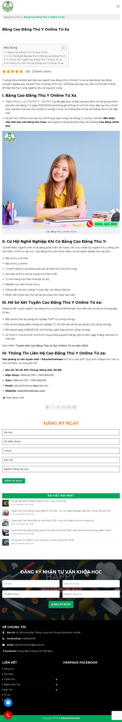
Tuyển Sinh (9, 679)
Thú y (19, 17)
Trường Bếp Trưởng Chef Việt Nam (29, 651)
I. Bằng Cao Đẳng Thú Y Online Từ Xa (26, 52)
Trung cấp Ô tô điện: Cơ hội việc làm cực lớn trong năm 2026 (42, 540)
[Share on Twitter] (58, 407)
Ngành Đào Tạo (12, 684)
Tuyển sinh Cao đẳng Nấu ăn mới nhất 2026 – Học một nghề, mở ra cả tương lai (52, 520)
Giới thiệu (8, 674)
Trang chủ (9, 17)
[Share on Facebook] (52, 407)
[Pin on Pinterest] (69, 407)
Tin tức (7, 695)
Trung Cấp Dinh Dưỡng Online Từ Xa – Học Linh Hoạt (38, 501)
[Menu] (118, 6)
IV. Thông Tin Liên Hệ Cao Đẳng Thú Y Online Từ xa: (35, 63)
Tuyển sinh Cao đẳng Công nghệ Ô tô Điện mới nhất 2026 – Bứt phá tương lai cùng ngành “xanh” (61, 530)
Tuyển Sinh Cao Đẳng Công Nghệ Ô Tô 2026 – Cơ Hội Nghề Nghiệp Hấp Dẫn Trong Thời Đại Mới (61, 511)
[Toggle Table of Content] (62, 48)
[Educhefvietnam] (14, 6)
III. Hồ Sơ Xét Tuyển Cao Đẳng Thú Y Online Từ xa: (34, 59)
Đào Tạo (8, 689)
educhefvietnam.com (31, 390)
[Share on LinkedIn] (74, 407)
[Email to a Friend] (63, 407)
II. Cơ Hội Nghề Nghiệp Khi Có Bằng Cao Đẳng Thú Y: (36, 56)
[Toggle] (56, 679)
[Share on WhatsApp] (47, 407)
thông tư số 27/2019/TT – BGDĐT (31, 101)
